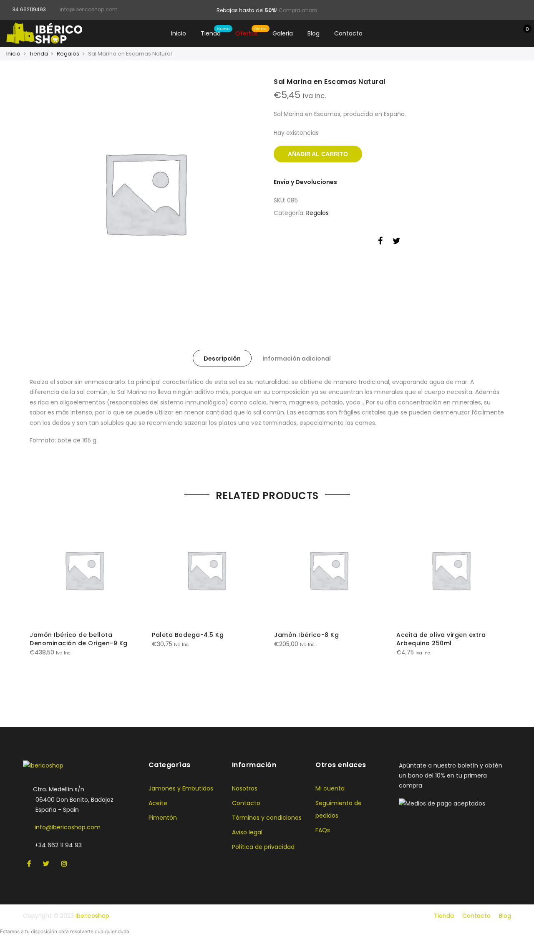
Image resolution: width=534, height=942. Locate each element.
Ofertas (246, 33)
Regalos (68, 54)
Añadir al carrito (318, 154)
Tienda (211, 33)
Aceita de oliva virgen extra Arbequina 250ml (441, 639)
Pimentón (163, 817)
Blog (313, 33)
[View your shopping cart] (521, 33)
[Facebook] (30, 864)
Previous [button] (37, 602)
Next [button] (497, 602)
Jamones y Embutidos (181, 788)
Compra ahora (298, 10)
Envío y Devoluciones (305, 182)
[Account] (508, 33)
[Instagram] (65, 864)
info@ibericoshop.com (68, 827)
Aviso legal (247, 832)
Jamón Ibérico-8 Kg (306, 635)
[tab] (222, 358)
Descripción (222, 358)
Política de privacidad (263, 847)
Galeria (282, 33)
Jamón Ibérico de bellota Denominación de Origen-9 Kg (79, 639)
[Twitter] (47, 864)
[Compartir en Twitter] (396, 242)
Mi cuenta (330, 788)
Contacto (348, 33)
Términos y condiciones (267, 817)
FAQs (322, 830)
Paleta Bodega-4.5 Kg (188, 635)
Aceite (158, 803)
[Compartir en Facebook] (380, 242)
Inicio (178, 33)
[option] (145, 192)
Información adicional (296, 358)
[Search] (495, 33)
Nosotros (244, 788)
